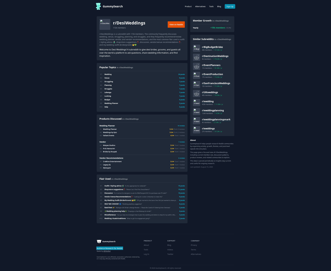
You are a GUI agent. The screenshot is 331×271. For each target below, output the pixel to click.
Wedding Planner (107, 125)
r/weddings (208, 128)
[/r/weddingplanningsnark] (196, 120)
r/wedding (208, 101)
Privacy (194, 245)
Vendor (102, 142)
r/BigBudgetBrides (212, 47)
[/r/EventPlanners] (196, 66)
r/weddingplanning (213, 110)
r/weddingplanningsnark (216, 119)
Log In (146, 254)
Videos (170, 249)
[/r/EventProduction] (196, 75)
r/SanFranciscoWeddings (216, 83)
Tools (211, 6)
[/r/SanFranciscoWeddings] (196, 84)
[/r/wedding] (196, 102)
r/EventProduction (212, 74)
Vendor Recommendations (111, 158)
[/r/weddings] (196, 129)
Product (188, 6)
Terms (193, 249)
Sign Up (230, 6)
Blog (219, 6)
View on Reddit (176, 24)
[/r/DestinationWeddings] (196, 57)
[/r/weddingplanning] (196, 111)
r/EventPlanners (211, 65)
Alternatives (200, 6)
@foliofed (107, 251)
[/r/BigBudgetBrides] (196, 48)
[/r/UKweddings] (196, 93)
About (146, 245)
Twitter (170, 254)
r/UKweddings (210, 92)
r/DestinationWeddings (215, 56)
